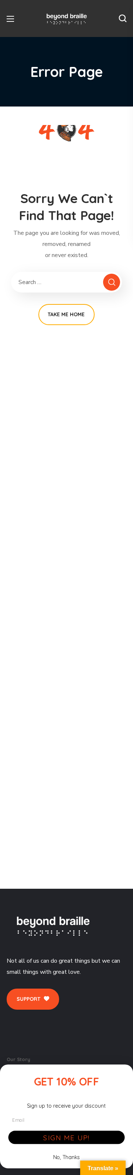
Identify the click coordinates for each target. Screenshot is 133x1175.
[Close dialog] (124, 1073)
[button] (122, 18)
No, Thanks (66, 1157)
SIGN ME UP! (66, 1137)
